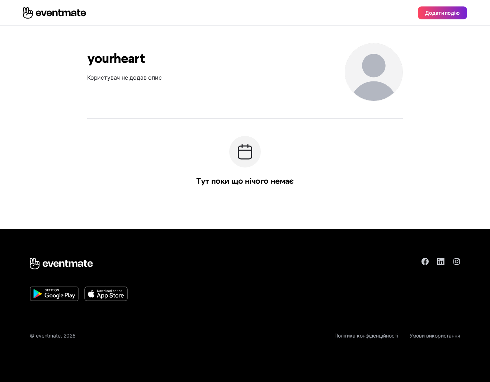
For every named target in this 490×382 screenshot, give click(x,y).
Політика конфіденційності (366, 336)
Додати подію (442, 13)
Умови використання (435, 336)
